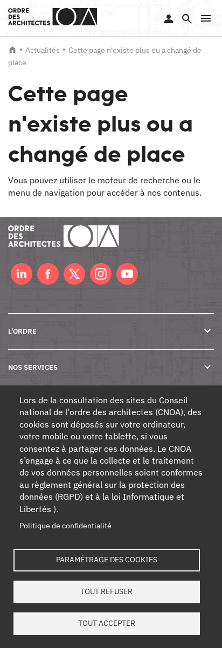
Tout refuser (106, 591)
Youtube (127, 274)
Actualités (42, 50)
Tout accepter (106, 623)
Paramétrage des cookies (106, 559)
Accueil (12, 49)
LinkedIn (21, 274)
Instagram (101, 274)
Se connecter (169, 19)
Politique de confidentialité (65, 525)
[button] (206, 18)
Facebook (48, 274)
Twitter (74, 274)
